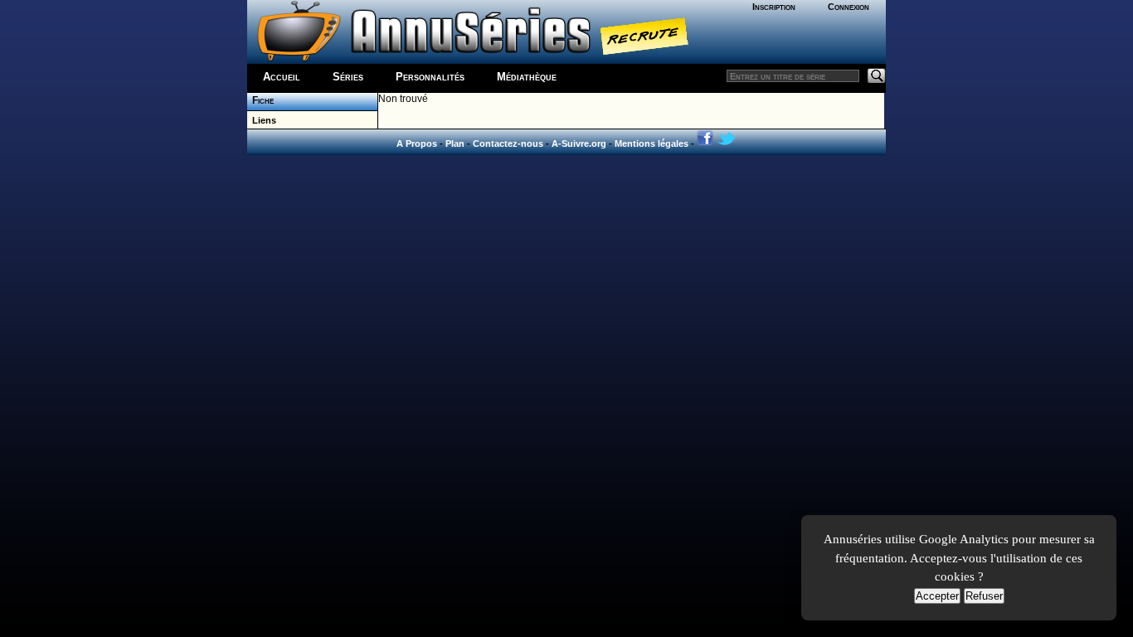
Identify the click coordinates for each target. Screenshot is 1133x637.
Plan (454, 143)
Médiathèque (527, 77)
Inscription (773, 7)
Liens (261, 120)
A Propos (416, 143)
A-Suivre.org (579, 143)
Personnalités (430, 77)
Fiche (260, 100)
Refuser (984, 596)
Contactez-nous (508, 143)
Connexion (848, 7)
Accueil (281, 77)
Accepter (937, 596)
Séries (348, 77)
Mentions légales (651, 143)
